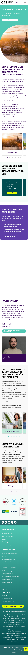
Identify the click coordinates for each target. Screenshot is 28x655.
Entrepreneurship (7, 533)
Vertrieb (4, 556)
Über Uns (4, 589)
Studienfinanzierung (8, 579)
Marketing (5, 542)
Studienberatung (7, 571)
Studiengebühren (7, 582)
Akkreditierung (6, 592)
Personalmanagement (8, 545)
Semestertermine (7, 598)
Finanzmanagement (8, 536)
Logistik (4, 539)
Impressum (7, 650)
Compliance (14, 652)
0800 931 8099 (7, 326)
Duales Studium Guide (8, 601)
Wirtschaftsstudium (7, 562)
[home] (6, 2)
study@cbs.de (6, 324)
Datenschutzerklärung (18, 647)
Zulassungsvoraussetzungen (10, 576)
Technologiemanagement (9, 553)
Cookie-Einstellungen (17, 650)
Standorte (4, 595)
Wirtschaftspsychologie (8, 559)
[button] (16, 2)
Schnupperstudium (7, 574)
